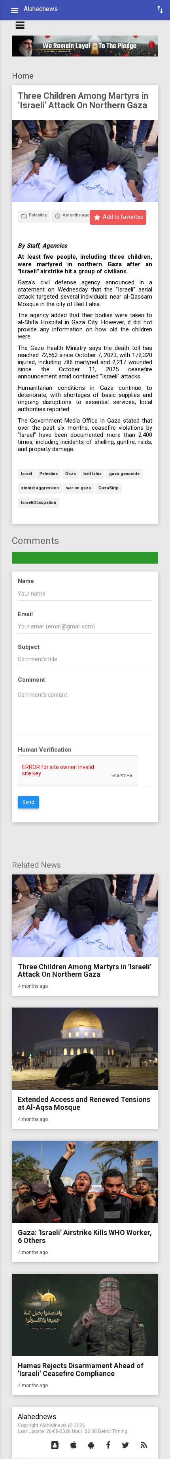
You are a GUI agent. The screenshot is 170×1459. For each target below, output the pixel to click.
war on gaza (78, 488)
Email (25, 614)
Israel (26, 474)
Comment (31, 679)
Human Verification (45, 749)
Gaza (70, 474)
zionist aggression (40, 488)
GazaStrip (108, 488)
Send (28, 802)
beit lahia (92, 474)
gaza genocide (124, 474)
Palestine (49, 474)
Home (23, 76)
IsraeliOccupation (38, 503)
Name (26, 581)
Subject (29, 647)
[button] (55, 1445)
